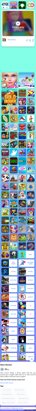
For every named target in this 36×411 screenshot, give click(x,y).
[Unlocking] (5, 152)
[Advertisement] (18, 53)
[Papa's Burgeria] (22, 110)
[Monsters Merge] (13, 254)
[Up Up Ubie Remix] (26, 80)
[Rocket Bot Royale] (13, 220)
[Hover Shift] (13, 5)
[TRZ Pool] (13, 161)
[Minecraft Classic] (22, 93)
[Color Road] (30, 178)
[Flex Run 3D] (30, 169)
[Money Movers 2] (5, 135)
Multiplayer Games (8, 398)
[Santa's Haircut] (22, 195)
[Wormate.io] (30, 246)
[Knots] (30, 5)
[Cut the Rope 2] (5, 212)
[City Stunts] (22, 212)
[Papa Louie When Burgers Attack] (13, 169)
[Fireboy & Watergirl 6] (13, 186)
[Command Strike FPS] (30, 127)
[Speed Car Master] (13, 144)
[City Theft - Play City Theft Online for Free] (22, 246)
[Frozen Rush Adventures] (5, 203)
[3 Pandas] (5, 144)
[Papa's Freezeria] (22, 101)
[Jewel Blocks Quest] (13, 212)
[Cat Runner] (30, 237)
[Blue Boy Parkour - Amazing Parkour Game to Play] (30, 186)
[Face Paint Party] (13, 229)
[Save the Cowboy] (30, 135)
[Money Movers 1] (30, 195)
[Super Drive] (22, 220)
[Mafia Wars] (5, 110)
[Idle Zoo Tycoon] (13, 203)
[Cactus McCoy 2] (22, 144)
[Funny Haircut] (30, 144)
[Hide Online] (13, 237)
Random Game (18, 408)
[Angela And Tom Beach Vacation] (5, 127)
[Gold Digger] (9, 97)
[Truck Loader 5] (5, 229)
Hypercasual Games (8, 402)
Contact (2, 408)
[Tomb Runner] (5, 246)
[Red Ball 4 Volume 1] (13, 246)
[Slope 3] (22, 5)
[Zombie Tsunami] (30, 220)
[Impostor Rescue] (5, 254)
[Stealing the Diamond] (13, 127)
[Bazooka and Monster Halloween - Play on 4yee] (30, 110)
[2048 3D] (22, 127)
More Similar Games (6, 383)
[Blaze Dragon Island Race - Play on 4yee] (5, 237)
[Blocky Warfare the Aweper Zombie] (13, 135)
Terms (15, 410)
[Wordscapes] (5, 169)
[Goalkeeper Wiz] (5, 186)
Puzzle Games (20, 394)
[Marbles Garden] (5, 195)
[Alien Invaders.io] (30, 212)
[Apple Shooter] (30, 118)
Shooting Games (7, 394)
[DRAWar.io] (22, 161)
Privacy (20, 410)
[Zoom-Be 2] (5, 161)
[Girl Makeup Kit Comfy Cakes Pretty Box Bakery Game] (30, 152)
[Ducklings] (13, 152)
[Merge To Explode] (22, 186)
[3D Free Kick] (22, 237)
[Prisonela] (22, 203)
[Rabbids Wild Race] (22, 118)
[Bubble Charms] (22, 135)
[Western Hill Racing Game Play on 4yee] (13, 178)
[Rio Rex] (5, 220)
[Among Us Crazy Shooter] (22, 152)
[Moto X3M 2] (30, 101)
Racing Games (19, 390)
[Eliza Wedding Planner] (9, 80)
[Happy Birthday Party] (5, 178)
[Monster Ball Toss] (30, 161)
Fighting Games (23, 398)
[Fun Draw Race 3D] (30, 93)
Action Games (6, 390)
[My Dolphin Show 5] (22, 169)
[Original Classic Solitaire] (5, 118)
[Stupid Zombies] (13, 118)
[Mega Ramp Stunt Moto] (30, 203)
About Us (10, 408)
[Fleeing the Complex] (22, 229)
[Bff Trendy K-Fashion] (22, 178)
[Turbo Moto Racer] (13, 195)
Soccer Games (23, 402)
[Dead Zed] (30, 229)
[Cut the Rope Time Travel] (13, 110)
